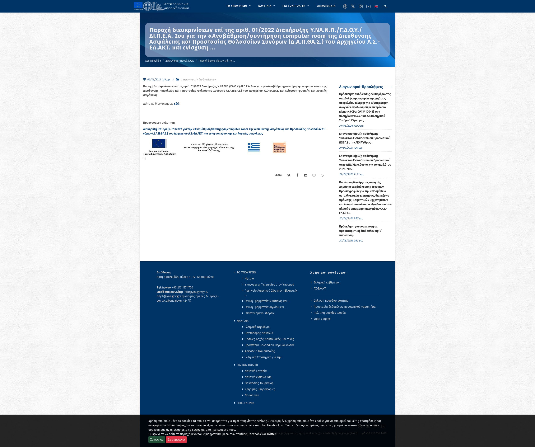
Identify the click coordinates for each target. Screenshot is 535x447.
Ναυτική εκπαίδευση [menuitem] (258, 377)
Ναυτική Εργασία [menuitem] (256, 371)
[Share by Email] (314, 175)
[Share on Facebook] (297, 175)
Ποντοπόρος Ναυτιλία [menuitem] (259, 333)
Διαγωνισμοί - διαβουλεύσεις (198, 79)
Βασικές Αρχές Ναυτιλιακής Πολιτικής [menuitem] (269, 339)
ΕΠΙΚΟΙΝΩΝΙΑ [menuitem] (245, 403)
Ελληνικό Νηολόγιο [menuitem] (257, 327)
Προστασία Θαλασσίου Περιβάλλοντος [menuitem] (269, 345)
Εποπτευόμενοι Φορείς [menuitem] (260, 313)
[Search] (385, 5)
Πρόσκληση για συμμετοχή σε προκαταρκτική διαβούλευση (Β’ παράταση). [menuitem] (360, 231)
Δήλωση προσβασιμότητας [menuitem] (331, 300)
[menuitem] (239, 6)
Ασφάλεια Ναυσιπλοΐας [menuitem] (260, 351)
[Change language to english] (376, 6)
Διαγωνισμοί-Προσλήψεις (180, 60)
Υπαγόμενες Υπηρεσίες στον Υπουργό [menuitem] (269, 284)
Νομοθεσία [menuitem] (252, 395)
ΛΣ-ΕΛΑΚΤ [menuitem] (320, 288)
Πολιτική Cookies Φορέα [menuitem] (330, 313)
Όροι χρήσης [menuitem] (322, 319)
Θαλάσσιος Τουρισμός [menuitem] (259, 383)
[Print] (322, 175)
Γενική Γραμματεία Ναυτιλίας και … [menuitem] (267, 301)
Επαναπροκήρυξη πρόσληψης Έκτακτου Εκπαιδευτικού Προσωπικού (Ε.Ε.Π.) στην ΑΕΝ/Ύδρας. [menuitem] (364, 138)
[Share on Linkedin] (306, 175)
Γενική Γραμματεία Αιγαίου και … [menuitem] (266, 307)
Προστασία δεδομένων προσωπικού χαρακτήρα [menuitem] (345, 307)
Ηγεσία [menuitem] (249, 278)
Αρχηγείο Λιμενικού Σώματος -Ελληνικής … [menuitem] (271, 293)
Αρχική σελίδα (153, 60)
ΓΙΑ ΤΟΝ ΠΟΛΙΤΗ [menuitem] (247, 365)
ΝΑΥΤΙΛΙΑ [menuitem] (242, 321)
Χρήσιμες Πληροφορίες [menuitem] (260, 389)
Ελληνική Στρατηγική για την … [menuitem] (264, 357)
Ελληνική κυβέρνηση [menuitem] (327, 282)
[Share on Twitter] (289, 175)
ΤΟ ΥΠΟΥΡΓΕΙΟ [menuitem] (246, 272)
